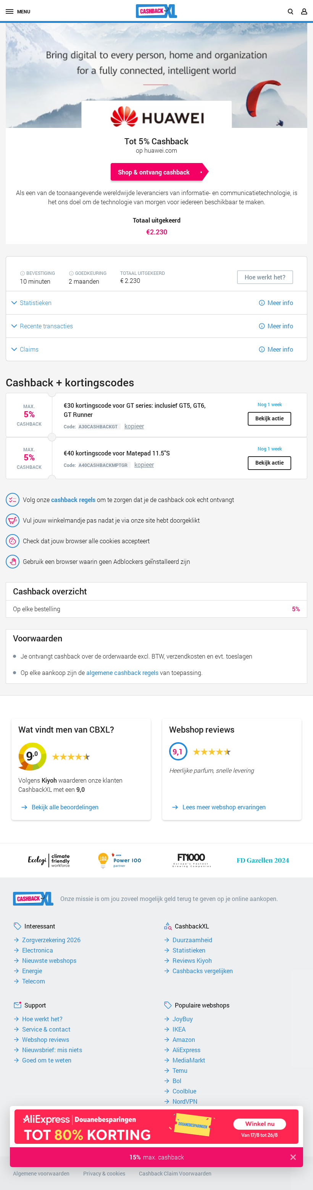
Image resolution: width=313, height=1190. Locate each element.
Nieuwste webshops (49, 960)
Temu (180, 1070)
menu (23, 11)
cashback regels (73, 500)
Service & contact (46, 1029)
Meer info (280, 303)
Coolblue (184, 1091)
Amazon (184, 1039)
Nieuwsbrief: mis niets (52, 1049)
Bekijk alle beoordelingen (65, 807)
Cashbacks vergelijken (203, 970)
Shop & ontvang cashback (154, 172)
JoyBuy (183, 1019)
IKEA (179, 1029)
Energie (32, 970)
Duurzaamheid (192, 939)
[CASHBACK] (156, 11)
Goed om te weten (46, 1060)
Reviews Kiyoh (192, 960)
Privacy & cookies (104, 1173)
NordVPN (185, 1101)
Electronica (37, 950)
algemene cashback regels (122, 672)
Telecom (33, 981)
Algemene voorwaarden (41, 1173)
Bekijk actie (269, 418)
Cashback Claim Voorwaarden (175, 1173)
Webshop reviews (45, 1039)
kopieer (134, 426)
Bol (177, 1080)
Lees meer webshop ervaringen (224, 807)
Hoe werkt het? (42, 1019)
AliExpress (186, 1049)
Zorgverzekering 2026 (51, 939)
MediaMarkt (189, 1060)
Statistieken (189, 950)
